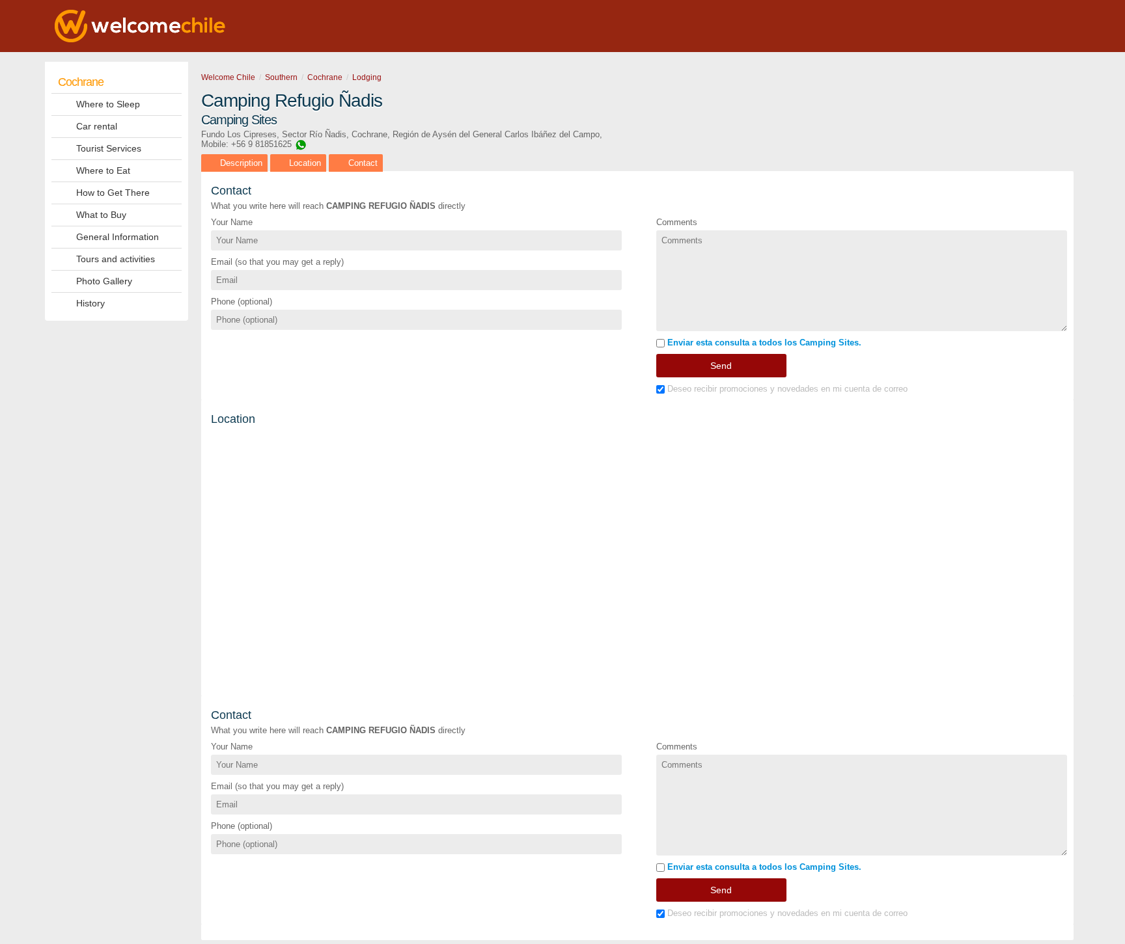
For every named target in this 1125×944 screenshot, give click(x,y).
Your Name (232, 222)
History (90, 303)
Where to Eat (103, 170)
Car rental (96, 126)
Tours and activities (115, 259)
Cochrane (81, 81)
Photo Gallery (104, 281)
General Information (117, 237)
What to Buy (101, 214)
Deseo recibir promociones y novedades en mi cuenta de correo (786, 389)
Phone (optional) (241, 301)
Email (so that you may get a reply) (277, 262)
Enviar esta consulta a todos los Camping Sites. (763, 342)
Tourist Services (108, 148)
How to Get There (113, 192)
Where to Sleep (108, 104)
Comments (676, 222)
